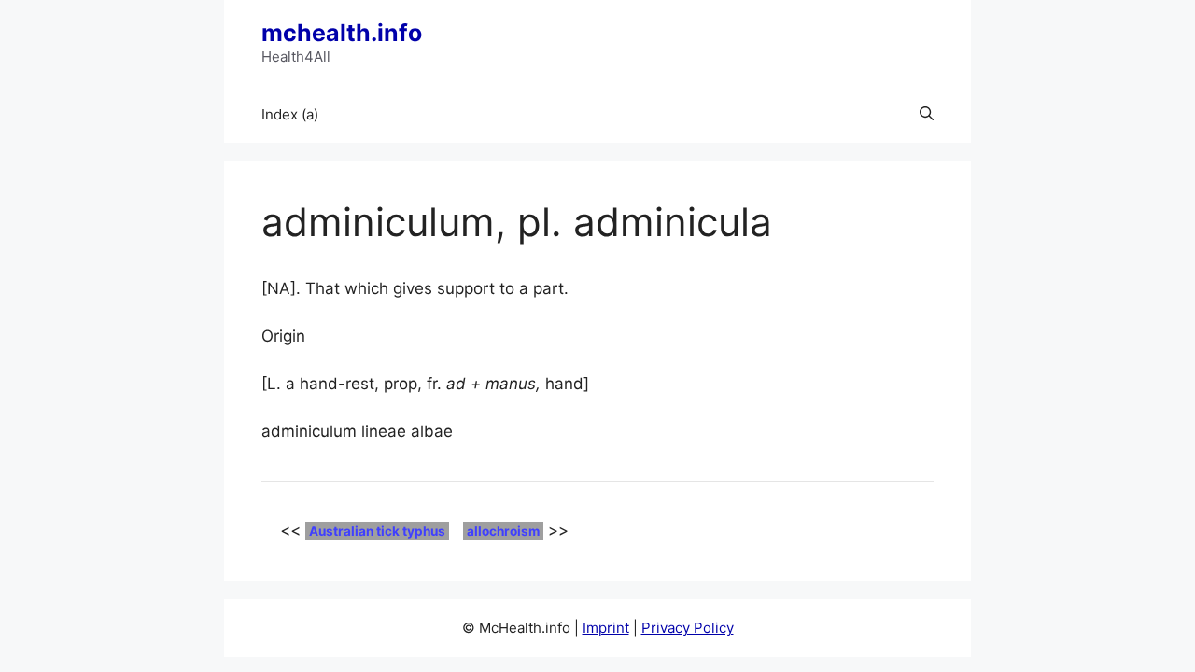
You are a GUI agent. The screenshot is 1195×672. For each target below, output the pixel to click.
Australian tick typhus (377, 531)
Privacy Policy (687, 628)
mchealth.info (341, 33)
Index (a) (289, 114)
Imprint (606, 628)
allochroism (503, 531)
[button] (926, 115)
